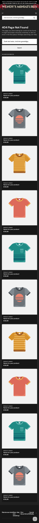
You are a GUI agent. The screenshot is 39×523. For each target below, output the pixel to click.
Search (19, 49)
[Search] (33, 17)
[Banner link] (19, 7)
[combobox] (19, 17)
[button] (3, 13)
